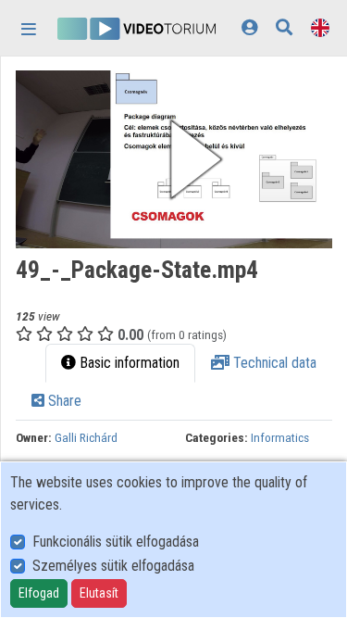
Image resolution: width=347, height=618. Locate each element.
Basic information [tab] (128, 363)
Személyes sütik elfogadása (113, 565)
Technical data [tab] (272, 363)
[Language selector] (320, 27)
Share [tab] (62, 401)
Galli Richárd (86, 437)
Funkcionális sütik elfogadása (115, 541)
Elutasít (99, 593)
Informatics (280, 437)
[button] (174, 159)
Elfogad (39, 593)
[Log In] (249, 27)
